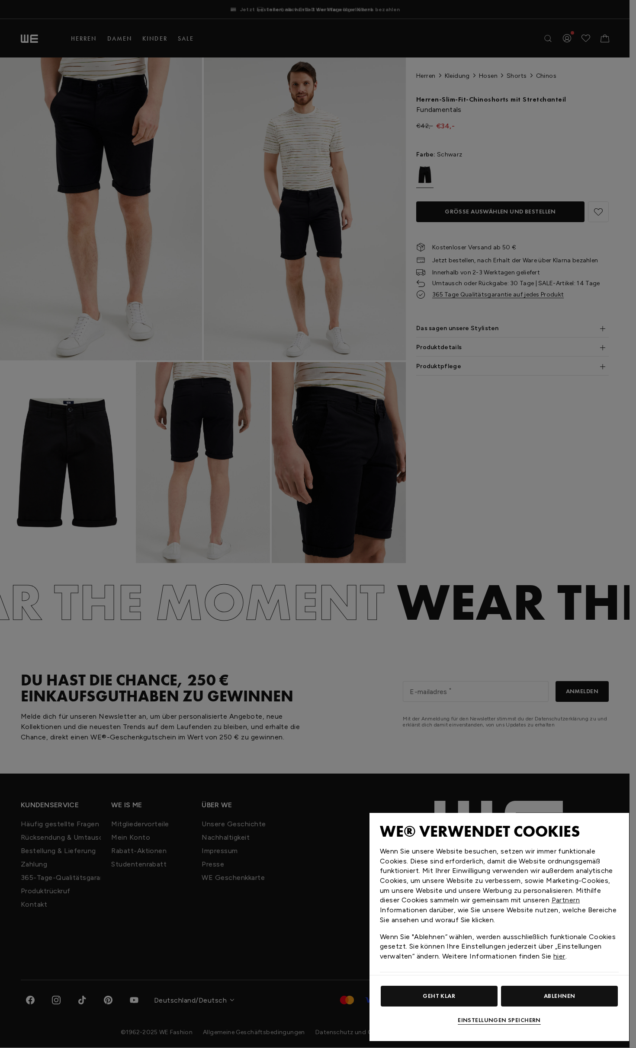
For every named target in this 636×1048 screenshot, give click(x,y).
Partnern (566, 900)
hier (559, 956)
